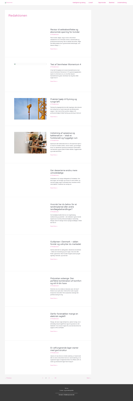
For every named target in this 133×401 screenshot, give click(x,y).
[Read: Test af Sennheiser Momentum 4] (30, 74)
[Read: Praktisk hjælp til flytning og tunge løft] (30, 108)
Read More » (53, 49)
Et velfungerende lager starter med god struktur (64, 349)
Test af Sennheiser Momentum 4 (65, 64)
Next (89, 378)
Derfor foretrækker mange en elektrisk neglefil (64, 315)
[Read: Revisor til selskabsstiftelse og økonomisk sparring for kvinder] (30, 39)
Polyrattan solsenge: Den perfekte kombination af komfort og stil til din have (65, 281)
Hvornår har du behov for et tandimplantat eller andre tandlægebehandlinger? (63, 207)
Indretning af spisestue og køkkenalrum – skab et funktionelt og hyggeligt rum (64, 135)
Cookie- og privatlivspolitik (67, 390)
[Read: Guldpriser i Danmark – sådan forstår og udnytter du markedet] (30, 252)
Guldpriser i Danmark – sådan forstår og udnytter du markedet (65, 243)
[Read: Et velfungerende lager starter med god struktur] (30, 357)
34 (55, 378)
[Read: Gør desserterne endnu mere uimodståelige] (30, 180)
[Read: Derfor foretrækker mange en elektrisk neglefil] (30, 323)
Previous (8, 378)
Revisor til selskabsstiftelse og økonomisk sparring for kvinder (65, 30)
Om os (66, 388)
